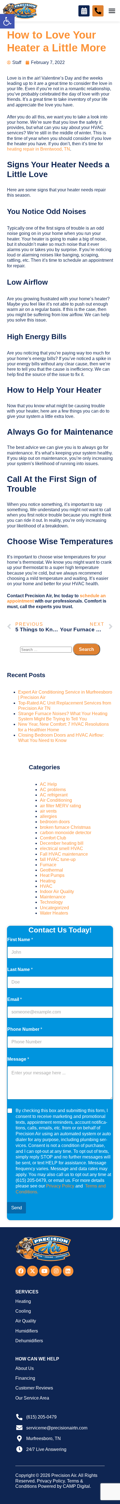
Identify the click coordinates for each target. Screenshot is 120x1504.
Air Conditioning (56, 800)
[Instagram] (56, 1271)
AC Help (48, 784)
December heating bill (61, 843)
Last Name (20, 969)
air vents (48, 811)
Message (18, 1059)
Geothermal (51, 870)
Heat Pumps (52, 875)
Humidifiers (26, 1331)
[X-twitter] (32, 1271)
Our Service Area (32, 1398)
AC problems (53, 789)
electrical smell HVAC (61, 848)
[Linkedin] (68, 1271)
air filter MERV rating (60, 805)
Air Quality (25, 1321)
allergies (48, 816)
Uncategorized (54, 907)
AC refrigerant (54, 795)
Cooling (23, 1311)
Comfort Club (53, 838)
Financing (25, 1378)
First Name (20, 939)
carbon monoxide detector (65, 832)
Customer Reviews (34, 1388)
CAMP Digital (76, 1486)
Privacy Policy (60, 1186)
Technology (51, 902)
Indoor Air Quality (57, 891)
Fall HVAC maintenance (64, 854)
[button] (7, 21)
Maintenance (53, 896)
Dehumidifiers (29, 1340)
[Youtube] (44, 1271)
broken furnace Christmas (65, 827)
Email (14, 999)
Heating (48, 881)
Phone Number (24, 1029)
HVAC (46, 886)
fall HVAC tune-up (58, 859)
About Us (24, 1368)
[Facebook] (20, 1271)
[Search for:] (46, 649)
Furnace (48, 864)
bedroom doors (55, 821)
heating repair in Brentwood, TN (38, 149)
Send (16, 1207)
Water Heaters (54, 913)
